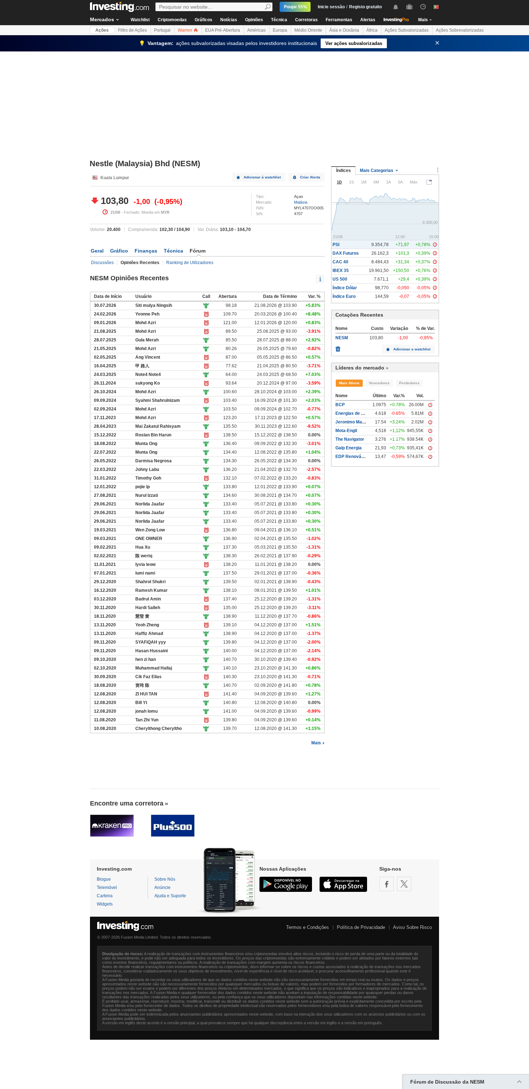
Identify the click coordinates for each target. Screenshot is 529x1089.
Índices (343, 170)
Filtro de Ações (132, 30)
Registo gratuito (365, 6)
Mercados (102, 19)
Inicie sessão (331, 6)
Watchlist (140, 19)
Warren (185, 30)
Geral (97, 251)
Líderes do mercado (359, 368)
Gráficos (203, 19)
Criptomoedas (172, 19)
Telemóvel (107, 887)
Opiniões (254, 19)
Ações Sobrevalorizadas (460, 30)
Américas (256, 30)
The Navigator (349, 439)
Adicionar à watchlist (262, 177)
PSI (336, 244)
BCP (340, 404)
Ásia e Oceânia (344, 30)
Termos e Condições (307, 927)
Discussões (102, 262)
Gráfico (119, 251)
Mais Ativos (349, 383)
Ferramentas (339, 19)
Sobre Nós (164, 879)
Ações (102, 30)
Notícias (228, 19)
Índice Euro (344, 296)
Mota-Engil (346, 430)
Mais (316, 742)
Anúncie (162, 887)
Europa (280, 30)
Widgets (105, 904)
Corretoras (306, 19)
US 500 (340, 279)
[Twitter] (404, 884)
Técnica (279, 19)
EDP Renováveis (352, 456)
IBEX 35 (341, 270)
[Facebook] (386, 884)
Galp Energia (348, 447)
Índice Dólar (345, 287)
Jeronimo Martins (353, 422)
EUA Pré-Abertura (222, 30)
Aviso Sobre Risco (412, 927)
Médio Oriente (308, 30)
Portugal (162, 30)
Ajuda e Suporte (170, 895)
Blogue (104, 879)
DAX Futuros (346, 253)
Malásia (300, 202)
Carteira (105, 895)
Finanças (146, 251)
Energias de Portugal (356, 413)
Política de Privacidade (361, 927)
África (371, 30)
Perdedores (409, 383)
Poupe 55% (295, 6)
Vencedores (379, 383)
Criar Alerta (310, 177)
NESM (341, 337)
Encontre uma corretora (126, 803)
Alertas (367, 19)
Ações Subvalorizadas (407, 30)
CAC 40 (340, 261)
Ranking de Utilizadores (189, 262)
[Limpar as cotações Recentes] (337, 347)
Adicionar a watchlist (411, 349)
